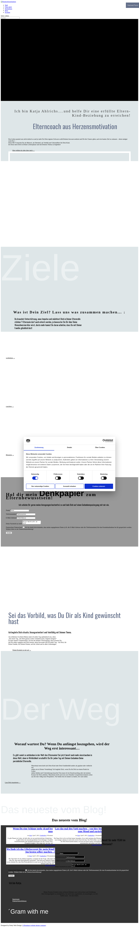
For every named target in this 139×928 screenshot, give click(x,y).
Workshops (8, 9)
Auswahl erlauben (69, 486)
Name (8, 510)
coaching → (10, 406)
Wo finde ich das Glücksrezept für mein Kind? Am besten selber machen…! (30, 850)
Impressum (15, 899)
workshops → (10, 358)
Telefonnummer (11, 514)
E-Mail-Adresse (11, 518)
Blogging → (10, 455)
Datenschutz (10, 527)
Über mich (8, 7)
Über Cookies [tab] (100, 447)
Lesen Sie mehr (50, 845)
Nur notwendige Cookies (40, 486)
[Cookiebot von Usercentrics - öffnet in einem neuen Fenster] (104, 440)
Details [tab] (69, 447)
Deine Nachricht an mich (14, 524)
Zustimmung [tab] (39, 447)
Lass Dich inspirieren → (13, 782)
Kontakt (7, 12)
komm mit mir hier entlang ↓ (13, 90)
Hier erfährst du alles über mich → (23, 150)
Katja (30, 835)
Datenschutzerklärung (19, 901)
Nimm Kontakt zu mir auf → (21, 650)
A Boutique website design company (34, 925)
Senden (9, 533)
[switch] (58, 478)
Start (6, 5)
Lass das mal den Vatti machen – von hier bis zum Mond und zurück (78, 830)
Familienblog (43, 835)
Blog (6, 10)
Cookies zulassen (98, 486)
